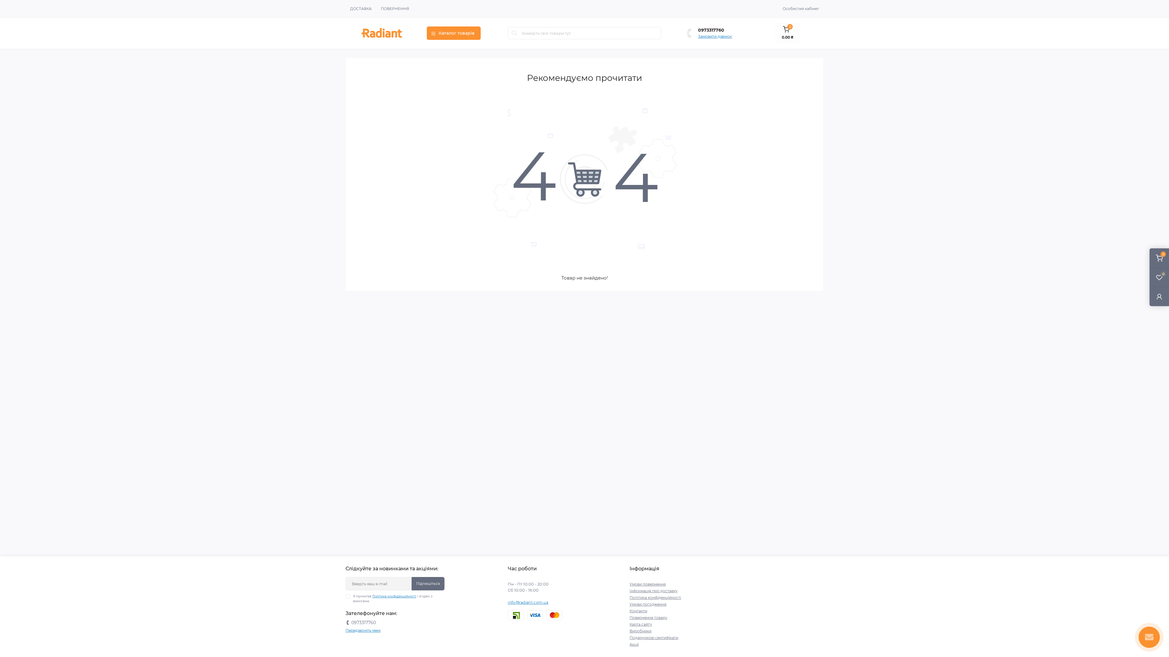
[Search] (514, 33)
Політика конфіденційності (394, 596)
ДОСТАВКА (361, 8)
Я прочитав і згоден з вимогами (392, 598)
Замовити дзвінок (715, 36)
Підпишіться (428, 583)
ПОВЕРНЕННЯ (395, 8)
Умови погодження (648, 604)
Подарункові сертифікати (654, 637)
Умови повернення (648, 584)
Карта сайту (641, 624)
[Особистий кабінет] (1159, 296)
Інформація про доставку (654, 591)
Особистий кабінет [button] (801, 8)
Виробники (640, 631)
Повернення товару (648, 617)
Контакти (638, 611)
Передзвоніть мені (363, 630)
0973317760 (711, 30)
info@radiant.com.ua (528, 602)
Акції (634, 644)
